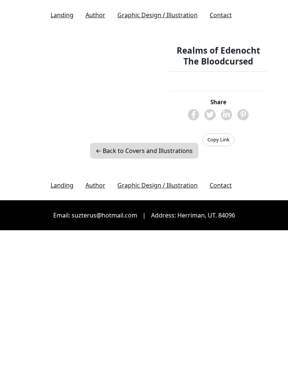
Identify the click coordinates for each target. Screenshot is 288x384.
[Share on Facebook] (193, 114)
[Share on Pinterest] (243, 114)
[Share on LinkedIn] (226, 114)
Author (95, 15)
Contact (221, 15)
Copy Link (218, 139)
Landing (62, 15)
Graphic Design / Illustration (157, 15)
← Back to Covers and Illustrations (144, 151)
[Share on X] (210, 114)
